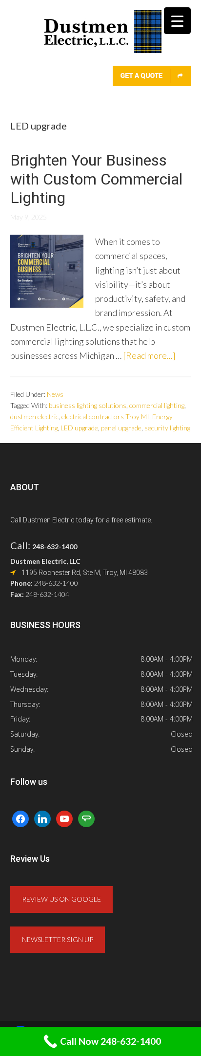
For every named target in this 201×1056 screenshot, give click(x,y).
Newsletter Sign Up (57, 939)
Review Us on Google (61, 899)
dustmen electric (34, 416)
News (55, 394)
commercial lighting (156, 405)
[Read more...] (149, 355)
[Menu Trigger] (177, 20)
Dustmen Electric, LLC (100, 38)
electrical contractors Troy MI (105, 416)
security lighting (167, 428)
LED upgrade (79, 428)
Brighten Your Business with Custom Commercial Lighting (96, 179)
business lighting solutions (87, 405)
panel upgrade (121, 428)
